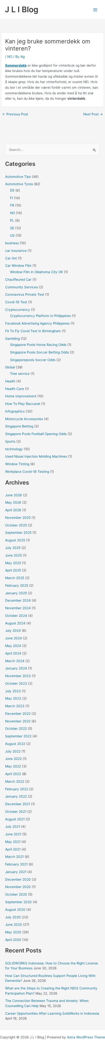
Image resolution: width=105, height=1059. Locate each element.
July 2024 (13, 631)
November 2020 (18, 887)
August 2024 (15, 623)
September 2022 (18, 736)
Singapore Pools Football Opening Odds (36, 434)
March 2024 (14, 661)
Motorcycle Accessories (24, 419)
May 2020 (13, 932)
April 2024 (13, 653)
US (12, 235)
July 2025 (13, 548)
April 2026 (13, 510)
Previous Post (15, 114)
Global (10, 367)
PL (12, 220)
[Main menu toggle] (95, 10)
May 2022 (13, 766)
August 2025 (15, 540)
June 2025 (13, 555)
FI (11, 198)
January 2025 (16, 593)
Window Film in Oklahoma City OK (36, 272)
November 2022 (18, 721)
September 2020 (18, 902)
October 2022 (16, 728)
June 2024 (13, 638)
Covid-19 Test (16, 302)
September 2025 (18, 533)
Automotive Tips (18, 177)
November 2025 (18, 518)
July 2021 (12, 826)
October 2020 (16, 894)
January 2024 (16, 668)
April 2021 (13, 849)
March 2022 (14, 781)
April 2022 (13, 774)
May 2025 (13, 563)
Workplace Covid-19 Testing (27, 472)
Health (10, 381)
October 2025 (16, 525)
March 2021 (14, 857)
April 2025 (13, 570)
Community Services (21, 287)
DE (12, 190)
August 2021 (15, 819)
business (12, 243)
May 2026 (13, 502)
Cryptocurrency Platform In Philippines (40, 316)
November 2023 (18, 676)
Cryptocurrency (17, 310)
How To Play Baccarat (22, 404)
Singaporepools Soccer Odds (32, 360)
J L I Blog (21, 9)
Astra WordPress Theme (86, 1037)
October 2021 (15, 812)
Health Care (14, 389)
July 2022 (13, 751)
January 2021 (15, 872)
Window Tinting (17, 464)
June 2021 (13, 834)
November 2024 (18, 608)
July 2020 (13, 917)
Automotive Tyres (19, 184)
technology (14, 449)
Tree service (20, 374)
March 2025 (14, 578)
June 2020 (13, 924)
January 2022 (16, 796)
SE (12, 228)
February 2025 (16, 585)
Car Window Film (18, 266)
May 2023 (13, 698)
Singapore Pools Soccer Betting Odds (39, 352)
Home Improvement (20, 396)
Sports (10, 441)
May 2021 (13, 842)
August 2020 (15, 910)
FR (12, 205)
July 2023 (13, 691)
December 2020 (18, 879)
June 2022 (13, 759)
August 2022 (15, 744)
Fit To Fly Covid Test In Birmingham (33, 331)
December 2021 (17, 804)
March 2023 (14, 706)
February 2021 (16, 864)
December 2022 (18, 714)
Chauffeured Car (18, 279)
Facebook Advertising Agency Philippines (37, 323)
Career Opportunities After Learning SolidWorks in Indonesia (52, 1013)
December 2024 (18, 600)
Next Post (93, 114)
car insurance (16, 251)
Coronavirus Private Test (24, 294)
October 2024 (16, 616)
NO (9, 57)
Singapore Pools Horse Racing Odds (38, 345)
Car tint (11, 258)
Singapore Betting (19, 426)
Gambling (12, 339)
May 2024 (13, 646)
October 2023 (16, 683)
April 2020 (13, 940)
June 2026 (13, 495)
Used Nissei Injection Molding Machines (36, 456)
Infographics (15, 411)
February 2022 (16, 789)
